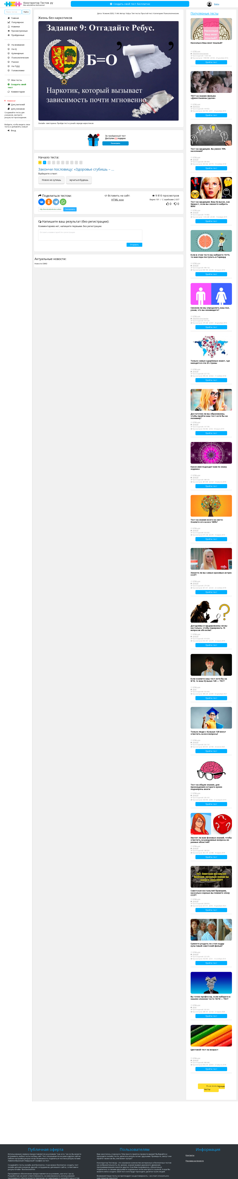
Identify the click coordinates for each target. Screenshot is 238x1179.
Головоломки (17, 70)
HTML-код (117, 199)
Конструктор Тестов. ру (38, 3)
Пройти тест (211, 62)
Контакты (190, 1155)
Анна (194, 689)
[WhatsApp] (63, 202)
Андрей (195, 159)
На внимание (18, 44)
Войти (216, 4)
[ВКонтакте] (41, 202)
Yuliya (128, 13)
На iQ (14, 49)
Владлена (196, 106)
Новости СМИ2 (41, 263)
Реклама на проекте (195, 1161)
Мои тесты (16, 80)
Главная (15, 18)
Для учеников (18, 108)
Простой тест (147, 13)
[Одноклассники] (48, 202)
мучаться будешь (79, 179)
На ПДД (15, 66)
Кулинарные (17, 53)
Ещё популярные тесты (214, 1088)
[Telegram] (56, 202)
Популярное (17, 22)
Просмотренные (19, 30)
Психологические (20, 57)
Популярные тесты (204, 13)
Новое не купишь (51, 179)
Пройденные (17, 35)
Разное (15, 61)
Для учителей (18, 104)
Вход (13, 130)
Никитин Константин (200, 53)
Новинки (15, 26)
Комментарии (18, 91)
